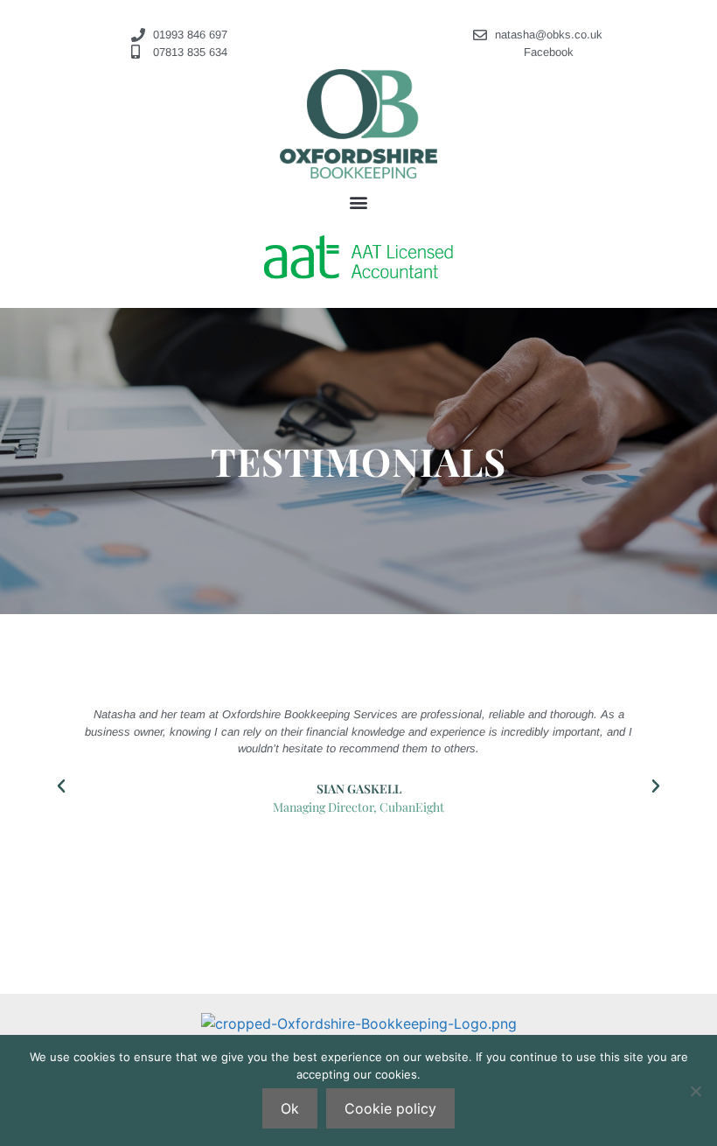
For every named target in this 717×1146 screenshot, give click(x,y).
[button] (359, 201)
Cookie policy (390, 1108)
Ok (290, 1108)
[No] (695, 1091)
